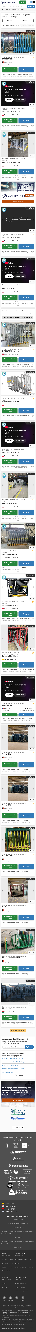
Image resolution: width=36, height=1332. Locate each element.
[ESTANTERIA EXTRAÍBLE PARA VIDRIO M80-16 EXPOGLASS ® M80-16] (18, 587)
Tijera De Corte (18, 1227)
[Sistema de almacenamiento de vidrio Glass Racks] (18, 992)
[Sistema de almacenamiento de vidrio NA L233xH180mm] (18, 839)
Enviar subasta (18, 202)
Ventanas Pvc (18, 1247)
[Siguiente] (33, 42)
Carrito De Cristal (7, 1072)
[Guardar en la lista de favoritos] (33, 57)
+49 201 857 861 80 (11, 1212)
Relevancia (26, 21)
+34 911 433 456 (10, 1204)
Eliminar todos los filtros (11, 25)
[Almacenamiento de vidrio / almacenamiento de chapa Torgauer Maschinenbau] (18, 637)
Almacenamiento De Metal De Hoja (13, 1062)
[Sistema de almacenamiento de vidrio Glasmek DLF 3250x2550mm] (18, 941)
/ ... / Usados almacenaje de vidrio (13, 9)
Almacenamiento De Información (12, 1058)
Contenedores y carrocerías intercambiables (18, 317)
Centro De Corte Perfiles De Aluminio (18, 1223)
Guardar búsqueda (18, 1030)
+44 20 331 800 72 (10, 1206)
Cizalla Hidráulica (18, 1219)
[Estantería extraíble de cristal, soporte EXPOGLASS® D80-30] (18, 536)
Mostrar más (18, 1075)
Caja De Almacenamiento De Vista (13, 1069)
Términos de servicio (15, 1328)
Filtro (10, 21)
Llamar (27, 70)
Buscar (31, 6)
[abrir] (18, 78)
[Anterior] (2, 42)
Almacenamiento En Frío (10, 1065)
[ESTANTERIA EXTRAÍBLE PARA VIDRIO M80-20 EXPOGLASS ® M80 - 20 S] (18, 144)
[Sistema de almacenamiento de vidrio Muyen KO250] (18, 737)
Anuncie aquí (18, 1127)
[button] (34, 2)
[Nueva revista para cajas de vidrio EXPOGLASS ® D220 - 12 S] (18, 334)
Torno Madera (18, 1237)
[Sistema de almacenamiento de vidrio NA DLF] (18, 890)
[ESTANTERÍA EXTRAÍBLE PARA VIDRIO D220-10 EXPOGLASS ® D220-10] (18, 485)
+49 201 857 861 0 (10, 1209)
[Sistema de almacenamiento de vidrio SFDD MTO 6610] (18, 42)
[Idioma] (31, 2)
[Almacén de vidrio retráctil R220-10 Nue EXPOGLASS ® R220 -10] (18, 383)
